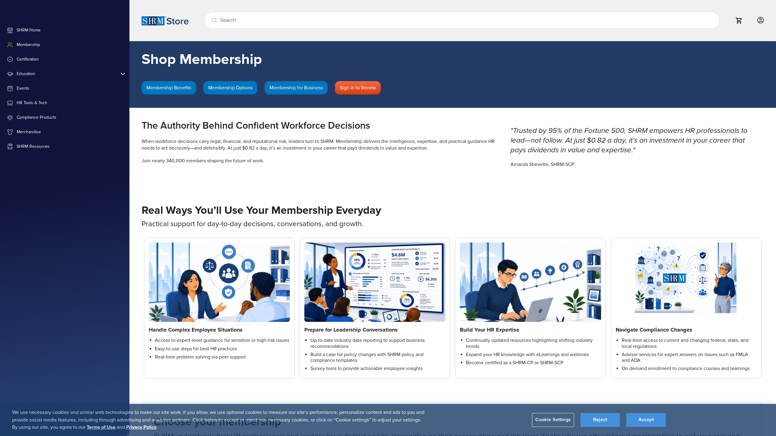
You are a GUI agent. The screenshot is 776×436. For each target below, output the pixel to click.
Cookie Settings (552, 420)
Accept (646, 420)
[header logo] (165, 20)
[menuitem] (64, 30)
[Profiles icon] (760, 20)
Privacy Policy (141, 427)
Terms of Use (101, 427)
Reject (600, 420)
